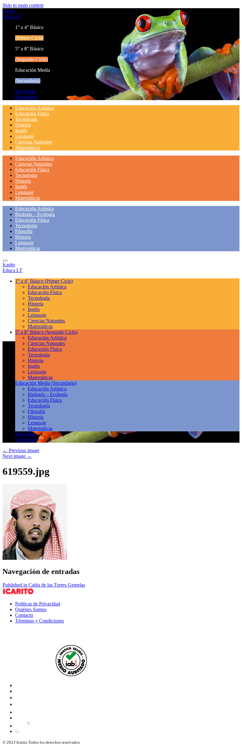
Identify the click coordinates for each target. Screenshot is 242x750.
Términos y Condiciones (39, 620)
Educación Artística (34, 108)
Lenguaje (24, 136)
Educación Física (32, 113)
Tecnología (26, 119)
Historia (23, 125)
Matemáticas (27, 147)
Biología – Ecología (35, 214)
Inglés (21, 130)
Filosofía (23, 231)
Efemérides (26, 97)
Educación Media (46, 383)
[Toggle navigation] (5, 261)
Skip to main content (23, 5)
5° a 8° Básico (46, 332)
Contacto (24, 615)
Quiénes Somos (30, 609)
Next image (17, 456)
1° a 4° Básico (44, 281)
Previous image (21, 450)
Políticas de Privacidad (37, 603)
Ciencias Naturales (33, 142)
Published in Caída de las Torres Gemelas (44, 585)
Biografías (25, 91)
